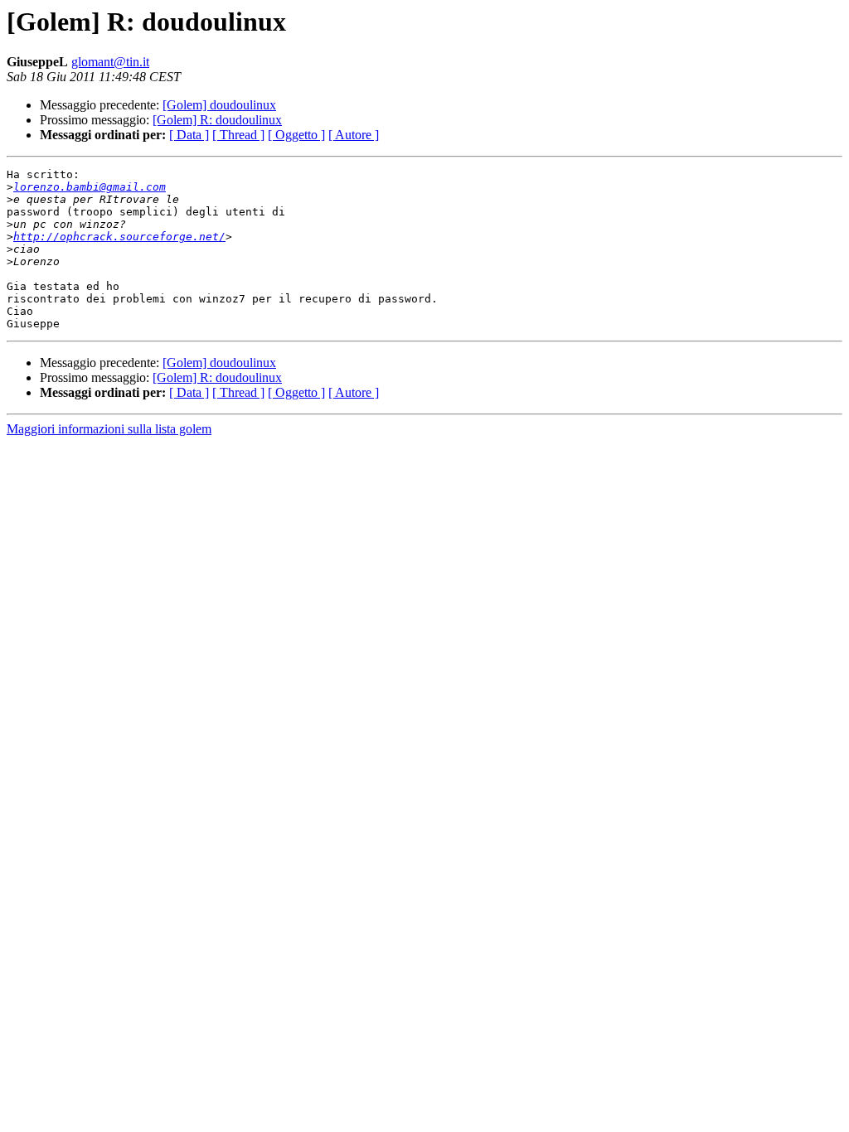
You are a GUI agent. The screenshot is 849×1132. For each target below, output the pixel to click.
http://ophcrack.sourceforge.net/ (119, 236)
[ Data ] (189, 135)
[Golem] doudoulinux (219, 105)
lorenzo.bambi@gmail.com (89, 187)
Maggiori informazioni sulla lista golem (109, 429)
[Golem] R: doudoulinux (217, 120)
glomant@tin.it (110, 62)
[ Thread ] (238, 135)
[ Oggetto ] (296, 135)
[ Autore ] (353, 135)
